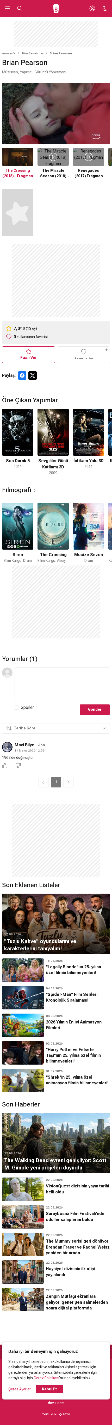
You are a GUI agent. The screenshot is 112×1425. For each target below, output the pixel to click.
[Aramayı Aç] (20, 8)
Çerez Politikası (46, 1378)
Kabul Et (49, 1389)
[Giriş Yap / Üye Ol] (92, 8)
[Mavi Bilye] (7, 747)
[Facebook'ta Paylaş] (22, 375)
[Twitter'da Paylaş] (32, 375)
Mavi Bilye (24, 744)
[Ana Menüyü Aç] (7, 8)
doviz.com (56, 1403)
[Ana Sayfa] (56, 8)
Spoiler (27, 707)
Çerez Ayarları (20, 1389)
